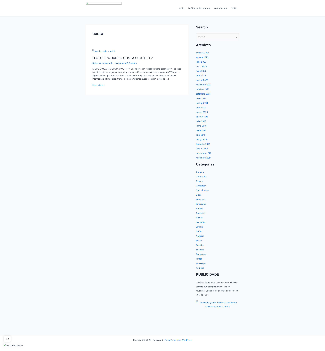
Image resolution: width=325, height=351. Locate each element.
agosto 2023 (202, 57)
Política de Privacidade (199, 8)
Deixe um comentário (102, 63)
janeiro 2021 (202, 103)
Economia (201, 199)
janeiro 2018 (202, 148)
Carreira (200, 172)
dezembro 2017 (203, 153)
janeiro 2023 (202, 80)
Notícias (200, 236)
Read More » (98, 85)
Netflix (199, 231)
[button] (13, 345)
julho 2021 (201, 98)
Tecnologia (201, 254)
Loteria (199, 226)
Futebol (199, 208)
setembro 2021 (203, 94)
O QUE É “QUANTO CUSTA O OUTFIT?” (123, 58)
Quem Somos (220, 8)
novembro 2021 (203, 84)
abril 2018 (201, 135)
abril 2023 (201, 75)
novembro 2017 (203, 157)
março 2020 (202, 112)
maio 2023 (201, 71)
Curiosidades (202, 190)
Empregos (201, 204)
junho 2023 (201, 66)
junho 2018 (201, 125)
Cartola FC (201, 176)
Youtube (200, 268)
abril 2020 (201, 107)
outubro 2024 (202, 52)
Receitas (200, 245)
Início (181, 8)
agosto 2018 (202, 116)
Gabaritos (200, 213)
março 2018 (201, 139)
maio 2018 (201, 130)
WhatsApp (201, 263)
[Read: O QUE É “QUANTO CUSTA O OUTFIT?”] (103, 51)
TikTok (199, 258)
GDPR (234, 8)
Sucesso (200, 249)
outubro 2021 (202, 89)
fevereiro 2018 (203, 144)
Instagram (120, 63)
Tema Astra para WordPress (178, 340)
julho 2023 (201, 62)
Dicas (198, 195)
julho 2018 (201, 121)
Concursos (201, 185)
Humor (199, 217)
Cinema (199, 181)
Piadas (199, 240)
